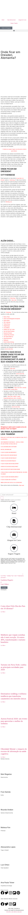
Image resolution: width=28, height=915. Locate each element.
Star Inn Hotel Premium (9, 331)
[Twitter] (6, 893)
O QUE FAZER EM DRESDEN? (9, 452)
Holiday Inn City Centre (9, 329)
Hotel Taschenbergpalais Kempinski (12, 318)
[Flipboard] (14, 893)
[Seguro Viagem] (14, 548)
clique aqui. (12, 368)
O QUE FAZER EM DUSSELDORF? (10, 463)
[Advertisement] (14, 80)
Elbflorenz (6, 340)
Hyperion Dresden (8, 333)
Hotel (3, 19)
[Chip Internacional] (14, 521)
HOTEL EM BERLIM (6, 449)
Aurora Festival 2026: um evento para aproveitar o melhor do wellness (14, 721)
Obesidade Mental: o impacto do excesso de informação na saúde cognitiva (14, 751)
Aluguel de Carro (22, 19)
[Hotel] (14, 507)
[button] (14, 30)
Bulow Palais (7, 316)
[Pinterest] (18, 893)
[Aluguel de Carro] (14, 534)
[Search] (2, 497)
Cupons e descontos (11, 499)
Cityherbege (12, 180)
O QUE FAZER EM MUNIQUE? (9, 458)
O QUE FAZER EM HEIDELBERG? (9, 476)
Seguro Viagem (14, 23)
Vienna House (7, 324)
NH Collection (7, 322)
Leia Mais (4, 587)
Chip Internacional (11, 19)
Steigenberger (7, 325)
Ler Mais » (3, 611)
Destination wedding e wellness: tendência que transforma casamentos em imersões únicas (14, 696)
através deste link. (20, 373)
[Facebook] (2, 893)
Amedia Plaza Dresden (9, 334)
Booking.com (9, 201)
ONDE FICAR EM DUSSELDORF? (9, 466)
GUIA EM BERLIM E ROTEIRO (9, 446)
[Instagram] (10, 893)
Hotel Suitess (7, 320)
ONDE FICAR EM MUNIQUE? (8, 460)
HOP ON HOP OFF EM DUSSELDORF (10, 469)
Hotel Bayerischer (8, 338)
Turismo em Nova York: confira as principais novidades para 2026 (13, 667)
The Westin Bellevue (8, 336)
